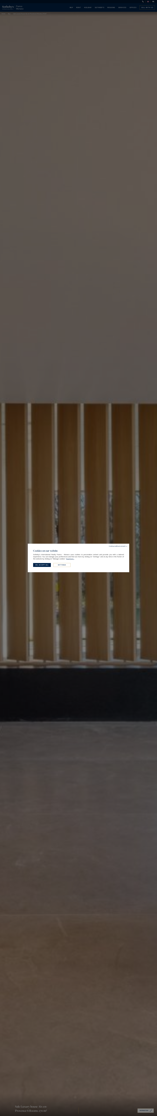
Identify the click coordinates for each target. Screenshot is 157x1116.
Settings (62, 565)
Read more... (70, 559)
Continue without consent (117, 546)
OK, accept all (42, 565)
